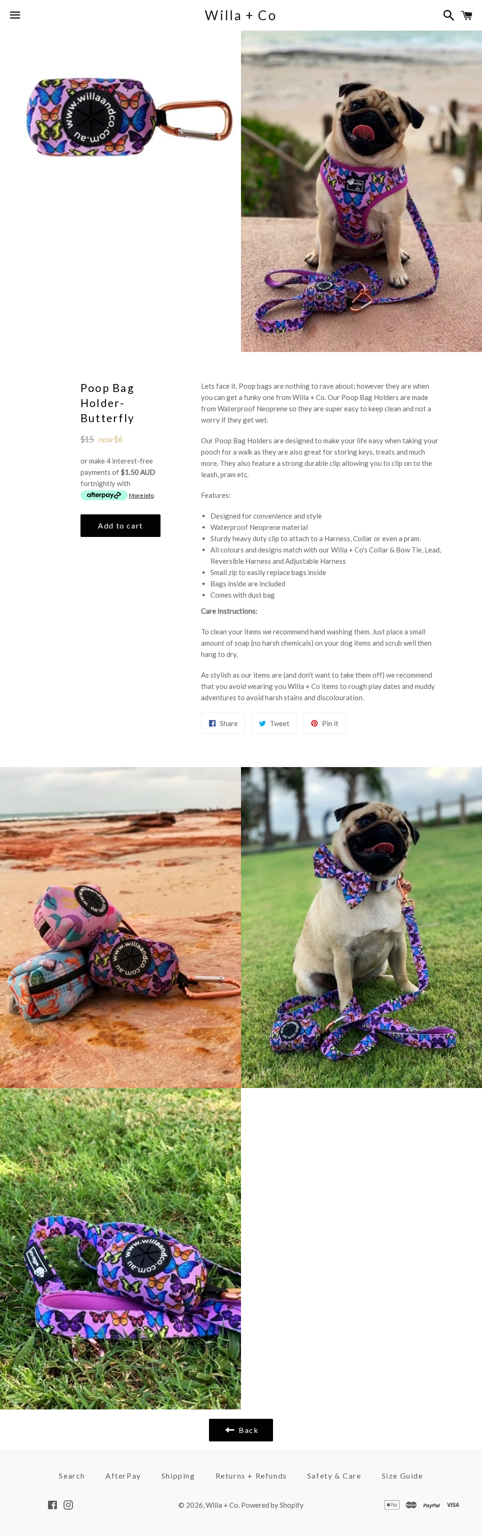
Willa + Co (241, 15)
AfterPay (123, 1475)
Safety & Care (334, 1475)
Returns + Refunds (251, 1475)
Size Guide (402, 1475)
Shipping (178, 1475)
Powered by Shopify (272, 1505)
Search (72, 1475)
